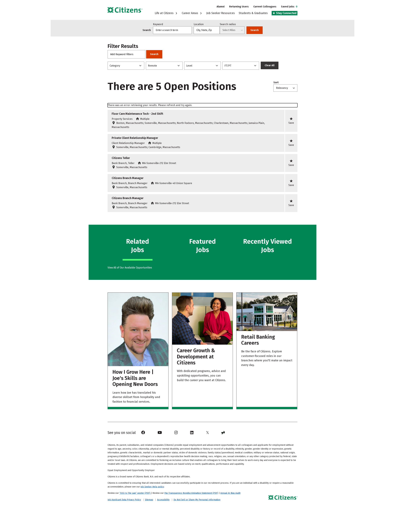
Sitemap (149, 500)
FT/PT (227, 65)
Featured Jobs (202, 246)
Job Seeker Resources (220, 13)
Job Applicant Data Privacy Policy (124, 500)
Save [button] (291, 120)
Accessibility (163, 500)
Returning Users (239, 6)
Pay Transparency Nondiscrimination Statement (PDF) (191, 493)
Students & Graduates (253, 13)
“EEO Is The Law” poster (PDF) (135, 493)
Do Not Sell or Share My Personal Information (197, 499)
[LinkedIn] (191, 432)
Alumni (221, 6)
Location (199, 24)
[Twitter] (207, 432)
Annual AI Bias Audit (230, 493)
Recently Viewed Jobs (267, 246)
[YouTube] (160, 432)
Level (189, 65)
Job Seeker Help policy (152, 486)
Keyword (158, 24)
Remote (152, 65)
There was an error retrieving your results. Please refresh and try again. (150, 105)
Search (254, 30)
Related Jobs (137, 246)
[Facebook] (143, 432)
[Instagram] (176, 432)
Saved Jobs (289, 6)
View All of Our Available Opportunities (130, 267)
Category (115, 65)
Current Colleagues (264, 6)
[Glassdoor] (223, 433)
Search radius (228, 24)
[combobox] (207, 30)
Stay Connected (285, 13)
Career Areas (190, 13)
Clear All (269, 65)
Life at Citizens (164, 13)
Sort (276, 82)
